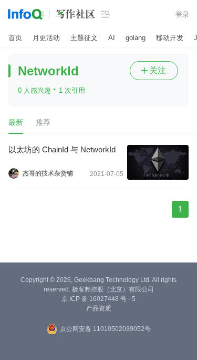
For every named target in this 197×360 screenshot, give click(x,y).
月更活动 (46, 38)
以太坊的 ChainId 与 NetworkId (62, 149)
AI (111, 38)
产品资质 (98, 308)
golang (136, 38)
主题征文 (84, 38)
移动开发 (169, 38)
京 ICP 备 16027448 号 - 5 (98, 299)
